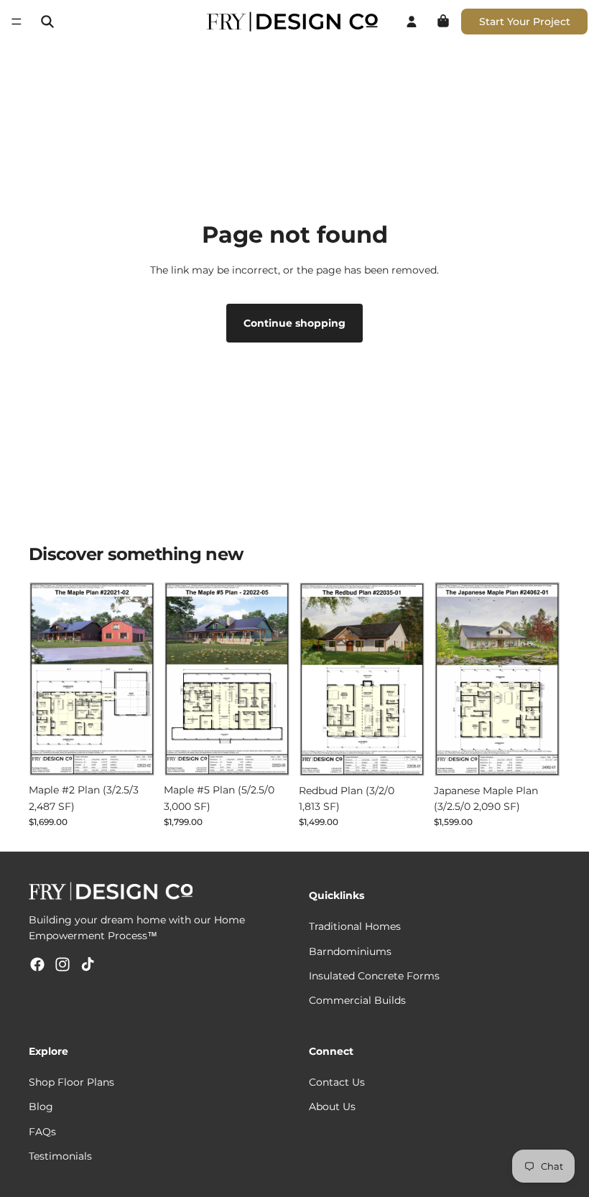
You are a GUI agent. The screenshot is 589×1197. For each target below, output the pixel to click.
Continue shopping (294, 323)
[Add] (133, 755)
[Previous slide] (44, 679)
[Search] (47, 21)
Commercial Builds (357, 1001)
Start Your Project (524, 21)
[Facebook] (37, 964)
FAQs (42, 1131)
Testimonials (60, 1156)
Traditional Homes (355, 927)
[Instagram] (62, 964)
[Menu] (16, 21)
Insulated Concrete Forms (374, 975)
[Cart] (443, 21)
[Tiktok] (87, 964)
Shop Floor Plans (71, 1082)
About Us (332, 1107)
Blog (41, 1107)
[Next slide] (139, 679)
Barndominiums (350, 951)
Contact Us (337, 1082)
